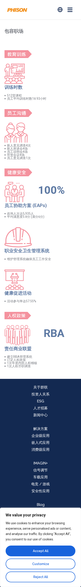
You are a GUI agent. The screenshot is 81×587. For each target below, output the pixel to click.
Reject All (40, 577)
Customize (40, 564)
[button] (70, 10)
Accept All (40, 551)
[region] (40, 547)
